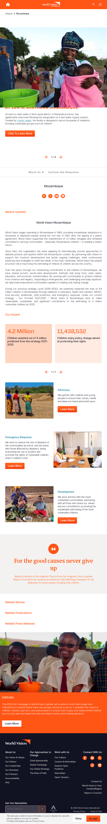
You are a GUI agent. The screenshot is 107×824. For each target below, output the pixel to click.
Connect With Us (92, 752)
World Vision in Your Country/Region (92, 787)
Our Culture (60, 757)
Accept (93, 818)
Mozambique (22, 13)
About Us (34, 172)
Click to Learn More (20, 133)
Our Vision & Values (14, 757)
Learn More (67, 409)
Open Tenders (62, 777)
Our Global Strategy (39, 769)
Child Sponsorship (39, 760)
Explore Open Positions (61, 767)
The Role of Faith (38, 773)
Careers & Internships (65, 761)
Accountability (12, 778)
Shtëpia (9, 13)
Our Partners (11, 774)
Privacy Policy (79, 811)
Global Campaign (38, 764)
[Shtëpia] (7, 4)
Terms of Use (96, 811)
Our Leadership (12, 765)
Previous (46, 157)
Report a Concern (93, 793)
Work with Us (62, 752)
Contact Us (96, 781)
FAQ (7, 782)
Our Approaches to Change (40, 754)
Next (60, 157)
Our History (10, 761)
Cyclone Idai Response (63, 172)
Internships (60, 773)
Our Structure (11, 770)
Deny (78, 818)
